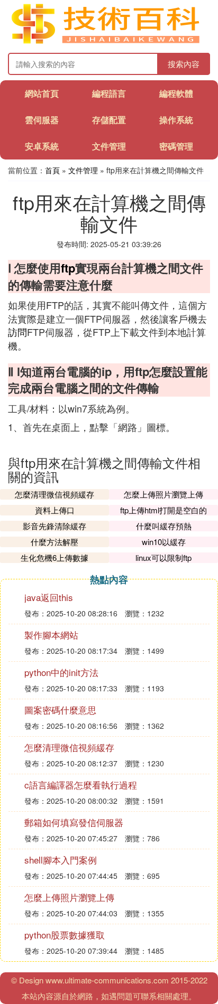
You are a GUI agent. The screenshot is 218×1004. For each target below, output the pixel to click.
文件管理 (109, 146)
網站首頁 (42, 93)
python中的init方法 (61, 672)
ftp (68, 267)
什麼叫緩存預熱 (164, 525)
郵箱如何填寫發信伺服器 (73, 822)
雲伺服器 (42, 120)
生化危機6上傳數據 (54, 557)
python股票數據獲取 (64, 934)
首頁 (52, 170)
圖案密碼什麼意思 (60, 709)
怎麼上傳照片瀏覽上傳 (163, 494)
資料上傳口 (55, 509)
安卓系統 (42, 146)
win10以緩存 (164, 541)
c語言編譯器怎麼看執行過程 (80, 784)
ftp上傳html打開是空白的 (163, 509)
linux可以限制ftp (163, 557)
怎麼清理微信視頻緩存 (54, 494)
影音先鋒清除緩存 (54, 525)
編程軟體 (176, 93)
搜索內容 (183, 63)
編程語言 (109, 93)
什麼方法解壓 (54, 541)
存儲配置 (109, 120)
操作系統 (176, 120)
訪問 (17, 332)
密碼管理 (176, 146)
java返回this (48, 597)
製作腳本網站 (51, 634)
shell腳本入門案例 (60, 859)
